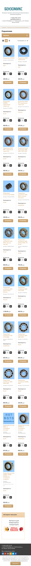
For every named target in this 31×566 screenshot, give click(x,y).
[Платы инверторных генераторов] (14, 531)
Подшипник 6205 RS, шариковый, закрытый (23, 103)
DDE (19, 67)
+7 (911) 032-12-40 (15, 18)
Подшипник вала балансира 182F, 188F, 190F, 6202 (23, 149)
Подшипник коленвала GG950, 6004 (23, 382)
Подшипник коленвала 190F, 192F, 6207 (8, 382)
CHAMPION (21, 205)
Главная (4, 27)
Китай (4, 113)
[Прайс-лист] (9, 40)
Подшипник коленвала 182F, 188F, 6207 (22, 335)
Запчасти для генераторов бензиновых (17, 27)
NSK (4, 65)
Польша (20, 112)
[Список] (3, 40)
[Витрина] (6, 40)
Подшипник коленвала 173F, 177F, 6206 (8, 335)
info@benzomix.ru (15, 19)
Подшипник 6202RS (8, 58)
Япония (5, 299)
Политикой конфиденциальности (19, 560)
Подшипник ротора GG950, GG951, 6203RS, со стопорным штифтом (8, 476)
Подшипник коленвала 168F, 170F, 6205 (22, 289)
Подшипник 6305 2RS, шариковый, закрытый (8, 149)
